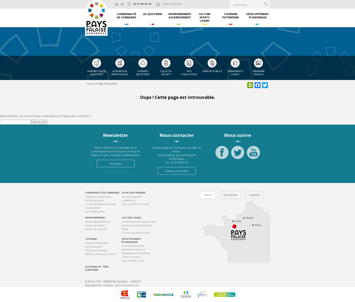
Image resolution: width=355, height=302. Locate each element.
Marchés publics (212, 71)
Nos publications (189, 73)
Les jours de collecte (95, 225)
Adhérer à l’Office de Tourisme (100, 254)
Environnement (95, 217)
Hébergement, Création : (112, 285)
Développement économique (131, 240)
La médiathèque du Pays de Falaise (139, 221)
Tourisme (91, 239)
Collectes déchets (166, 73)
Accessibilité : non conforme (97, 268)
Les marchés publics (95, 211)
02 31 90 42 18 (142, 4)
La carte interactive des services (100, 204)
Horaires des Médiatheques (119, 73)
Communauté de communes (102, 192)
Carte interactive (172, 4)
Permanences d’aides (235, 73)
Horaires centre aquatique (96, 73)
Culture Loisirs (131, 217)
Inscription (115, 163)
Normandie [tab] (230, 195)
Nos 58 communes (94, 200)
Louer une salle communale (135, 204)
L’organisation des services (98, 196)
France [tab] (208, 195)
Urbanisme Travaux (258, 73)
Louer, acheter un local (133, 260)
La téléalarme (128, 200)
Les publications (93, 207)
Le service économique (133, 245)
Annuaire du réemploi (96, 229)
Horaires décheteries (143, 73)
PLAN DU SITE (93, 281)
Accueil (91, 83)
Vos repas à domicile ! (132, 196)
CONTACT (135, 281)
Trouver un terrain (131, 256)
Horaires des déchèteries (97, 221)
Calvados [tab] (254, 195)
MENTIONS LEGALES (115, 281)
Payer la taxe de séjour (96, 250)
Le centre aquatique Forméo (136, 232)
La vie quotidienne (133, 192)
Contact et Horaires (176, 171)
